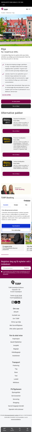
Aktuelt (16, 312)
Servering (16, 399)
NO (27, 9)
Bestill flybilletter (16, 342)
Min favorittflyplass (16, 325)
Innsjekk (16, 345)
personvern (5, 274)
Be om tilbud (16, 106)
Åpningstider (16, 392)
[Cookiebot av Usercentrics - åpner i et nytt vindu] (23, 201)
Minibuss (16, 382)
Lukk (3, 4)
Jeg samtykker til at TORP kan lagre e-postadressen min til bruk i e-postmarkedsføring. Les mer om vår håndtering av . (16, 273)
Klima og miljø (16, 322)
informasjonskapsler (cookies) (12, 415)
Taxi (16, 376)
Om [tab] (26, 205)
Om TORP (16, 318)
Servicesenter (16, 396)
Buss (16, 372)
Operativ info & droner (16, 409)
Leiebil (16, 379)
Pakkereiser (8, 12)
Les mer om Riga (6, 94)
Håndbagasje (16, 352)
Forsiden (3, 12)
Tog (16, 369)
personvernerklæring (16, 419)
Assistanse (16, 356)
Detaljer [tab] (16, 205)
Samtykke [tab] (5, 205)
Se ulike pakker (16, 101)
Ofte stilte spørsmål (16, 329)
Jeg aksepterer (16, 225)
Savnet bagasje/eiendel (16, 406)
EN (29, 9)
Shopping (16, 402)
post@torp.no (18, 298)
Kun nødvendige (16, 230)
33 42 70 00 (18, 295)
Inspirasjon (16, 339)
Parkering (16, 365)
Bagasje (16, 349)
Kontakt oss (16, 315)
